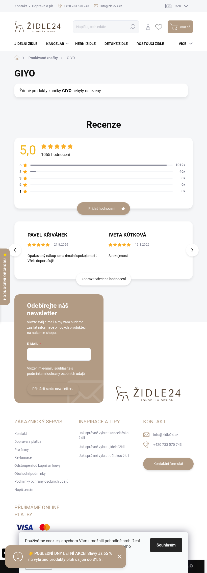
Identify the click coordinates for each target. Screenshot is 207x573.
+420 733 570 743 (167, 444)
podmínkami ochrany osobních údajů (56, 374)
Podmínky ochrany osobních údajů (41, 481)
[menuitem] (27, 43)
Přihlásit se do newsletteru (52, 389)
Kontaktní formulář (168, 464)
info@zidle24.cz (165, 435)
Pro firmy (21, 450)
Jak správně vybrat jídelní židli (102, 447)
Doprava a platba (45, 6)
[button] (192, 250)
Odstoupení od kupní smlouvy (37, 465)
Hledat (132, 27)
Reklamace (23, 457)
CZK (178, 6)
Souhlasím (166, 545)
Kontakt (20, 6)
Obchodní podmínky (30, 474)
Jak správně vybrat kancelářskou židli (105, 435)
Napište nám (24, 489)
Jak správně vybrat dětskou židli (104, 456)
